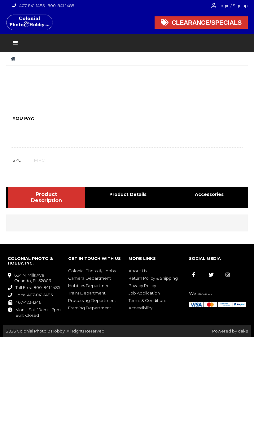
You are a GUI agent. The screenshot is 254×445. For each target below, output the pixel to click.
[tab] (46, 197)
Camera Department (89, 278)
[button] (15, 43)
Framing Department (89, 307)
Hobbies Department (89, 285)
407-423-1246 (28, 302)
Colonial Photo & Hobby (92, 270)
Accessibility (140, 307)
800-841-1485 (60, 5)
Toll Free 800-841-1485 (37, 287)
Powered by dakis (230, 330)
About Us (138, 270)
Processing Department (92, 300)
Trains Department (87, 292)
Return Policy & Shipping (153, 278)
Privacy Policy (142, 285)
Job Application (144, 292)
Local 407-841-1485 (34, 294)
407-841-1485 (32, 5)
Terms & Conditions (147, 300)
